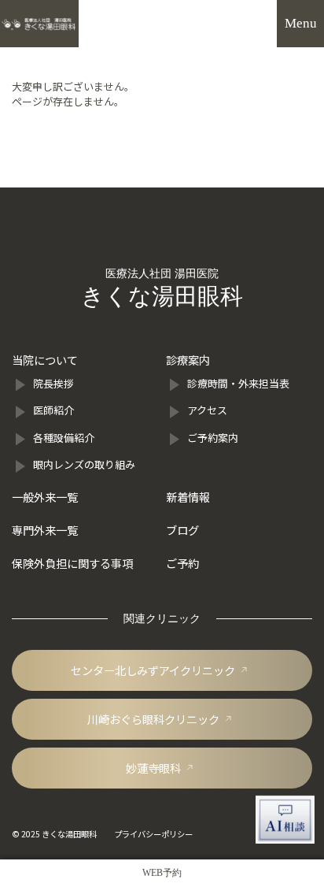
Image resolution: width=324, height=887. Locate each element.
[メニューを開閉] (300, 23)
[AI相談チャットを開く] (285, 820)
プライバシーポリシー (153, 834)
